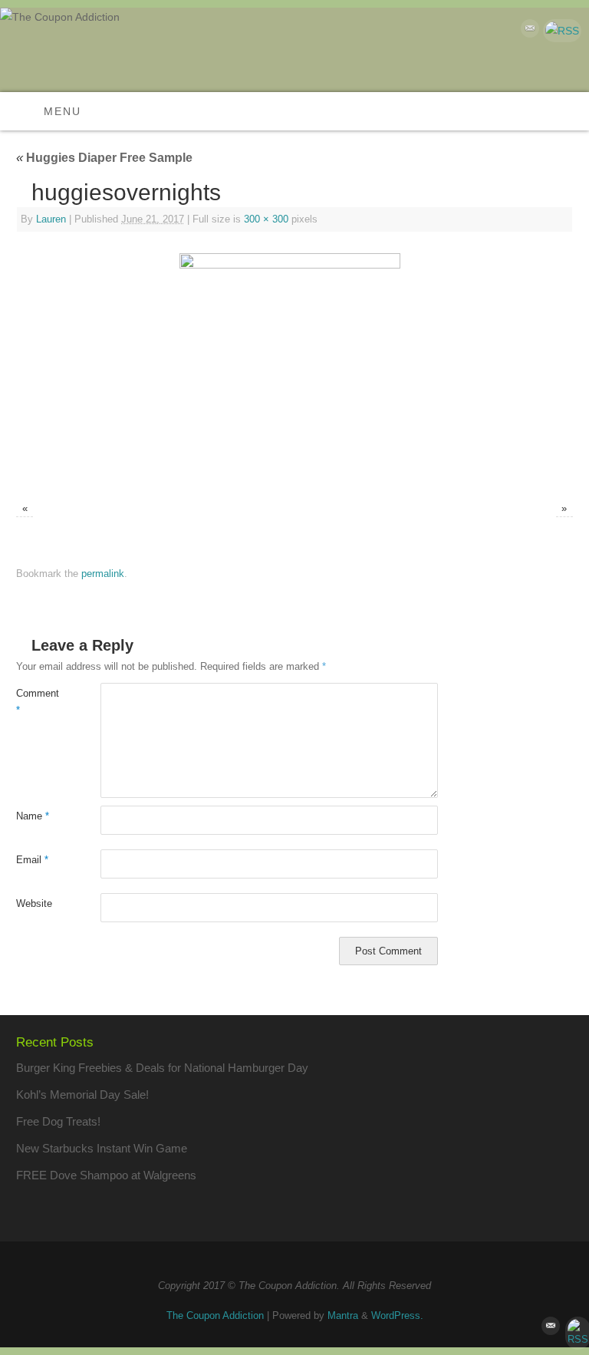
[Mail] (528, 31)
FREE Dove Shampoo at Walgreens (106, 1175)
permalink (102, 573)
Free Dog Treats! (58, 1121)
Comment (37, 701)
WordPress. (397, 1315)
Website (34, 903)
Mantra (342, 1315)
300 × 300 (266, 219)
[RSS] (560, 30)
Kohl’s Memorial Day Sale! (82, 1094)
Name (32, 816)
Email (32, 859)
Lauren (51, 219)
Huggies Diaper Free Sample (104, 157)
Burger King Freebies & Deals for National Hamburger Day (162, 1067)
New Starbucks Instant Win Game (101, 1148)
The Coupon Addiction (215, 1315)
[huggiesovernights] (294, 368)
